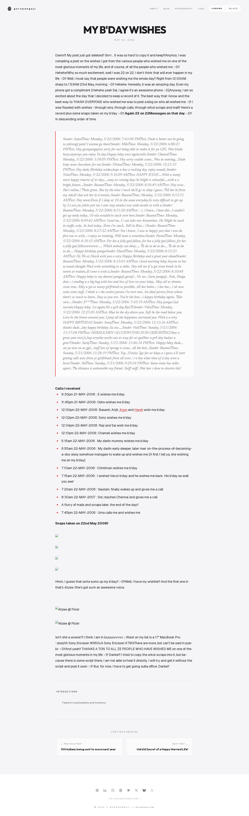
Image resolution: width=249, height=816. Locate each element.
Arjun (123, 410)
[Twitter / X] (136, 790)
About (154, 8)
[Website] (97, 790)
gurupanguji (25, 8)
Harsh (138, 410)
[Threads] (120, 790)
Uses (201, 8)
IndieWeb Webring (124, 799)
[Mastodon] (128, 790)
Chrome (216, 8)
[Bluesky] (144, 790)
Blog (167, 8)
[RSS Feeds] (152, 790)
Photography (184, 8)
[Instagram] (112, 790)
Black (233, 8)
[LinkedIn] (105, 790)
